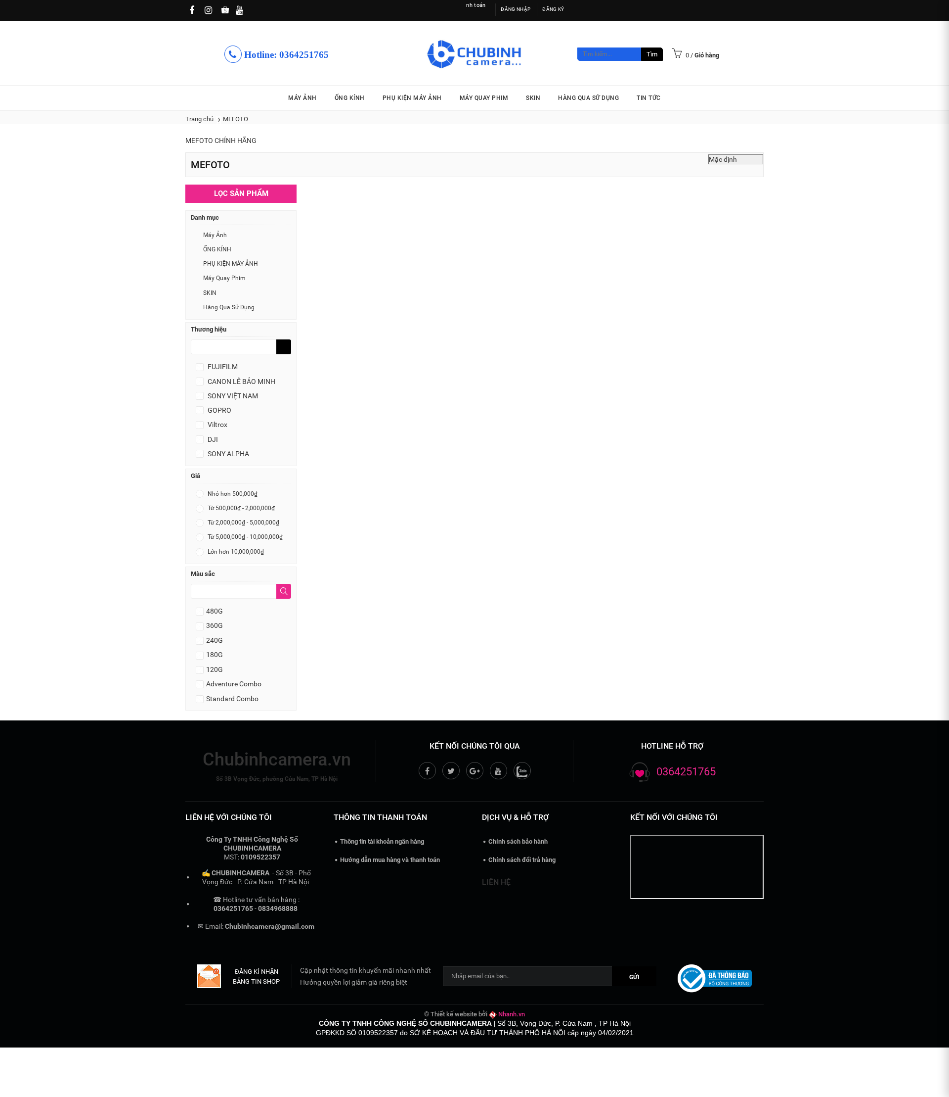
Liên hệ (496, 882)
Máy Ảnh (302, 98)
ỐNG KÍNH (350, 98)
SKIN (533, 98)
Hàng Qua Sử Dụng (588, 98)
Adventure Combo (233, 684)
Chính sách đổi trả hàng (522, 859)
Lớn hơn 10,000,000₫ (235, 551)
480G (214, 611)
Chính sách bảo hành (518, 841)
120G (214, 669)
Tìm (652, 54)
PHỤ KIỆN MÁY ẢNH (412, 98)
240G (214, 640)
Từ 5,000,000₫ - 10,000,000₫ (244, 536)
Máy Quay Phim (484, 98)
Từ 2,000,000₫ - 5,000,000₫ (242, 522)
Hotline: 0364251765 (285, 54)
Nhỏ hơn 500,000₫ (232, 493)
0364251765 (686, 771)
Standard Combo (232, 699)
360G (214, 625)
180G (214, 655)
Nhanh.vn (511, 1014)
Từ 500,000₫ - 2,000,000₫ (240, 508)
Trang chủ (199, 119)
